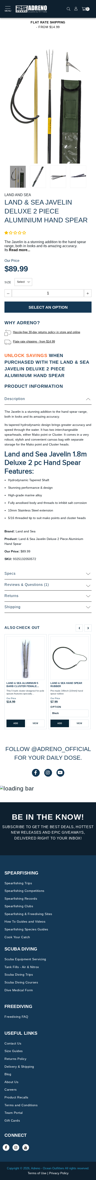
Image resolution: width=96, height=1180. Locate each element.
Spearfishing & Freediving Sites (28, 914)
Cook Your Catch (17, 937)
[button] (15, 233)
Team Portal (13, 1112)
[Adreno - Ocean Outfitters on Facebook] (6, 1147)
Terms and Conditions (21, 1105)
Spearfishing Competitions (24, 891)
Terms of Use (37, 1173)
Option (55, 707)
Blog (7, 1074)
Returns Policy (15, 1059)
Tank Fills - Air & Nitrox (21, 967)
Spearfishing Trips (18, 883)
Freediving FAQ (16, 1016)
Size (7, 282)
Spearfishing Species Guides (26, 929)
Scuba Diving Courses (21, 982)
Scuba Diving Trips (18, 974)
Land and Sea (17, 195)
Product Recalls (16, 1097)
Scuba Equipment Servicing (25, 959)
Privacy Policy (59, 1173)
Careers (10, 1089)
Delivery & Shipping (19, 1066)
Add (15, 723)
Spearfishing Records (20, 898)
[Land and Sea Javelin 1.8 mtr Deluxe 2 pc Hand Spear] (48, 102)
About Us (11, 1082)
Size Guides (13, 1051)
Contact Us (12, 1043)
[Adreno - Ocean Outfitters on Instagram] (16, 1147)
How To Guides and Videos (24, 921)
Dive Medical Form (18, 990)
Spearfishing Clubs (18, 906)
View (35, 723)
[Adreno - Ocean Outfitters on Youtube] (25, 1147)
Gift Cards (12, 1120)
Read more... (19, 250)
